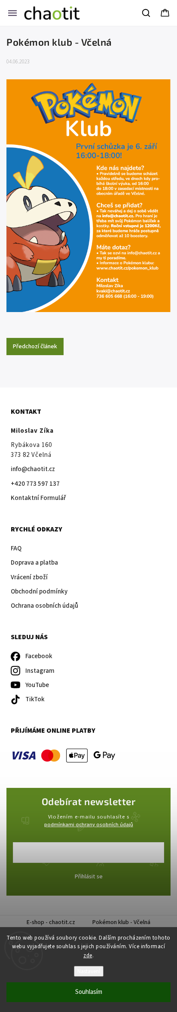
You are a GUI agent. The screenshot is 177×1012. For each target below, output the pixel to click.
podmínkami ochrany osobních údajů (88, 824)
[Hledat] (146, 13)
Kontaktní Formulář (38, 498)
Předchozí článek (35, 346)
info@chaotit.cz (33, 469)
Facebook (38, 656)
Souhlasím (88, 991)
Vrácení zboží (29, 577)
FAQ (16, 548)
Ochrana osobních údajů (44, 605)
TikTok (35, 699)
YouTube (37, 685)
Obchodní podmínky (39, 591)
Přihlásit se (89, 876)
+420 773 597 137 (35, 483)
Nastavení (88, 971)
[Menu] (12, 13)
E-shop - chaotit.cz (51, 922)
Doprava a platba (34, 562)
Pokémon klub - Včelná (121, 922)
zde (87, 955)
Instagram (40, 670)
